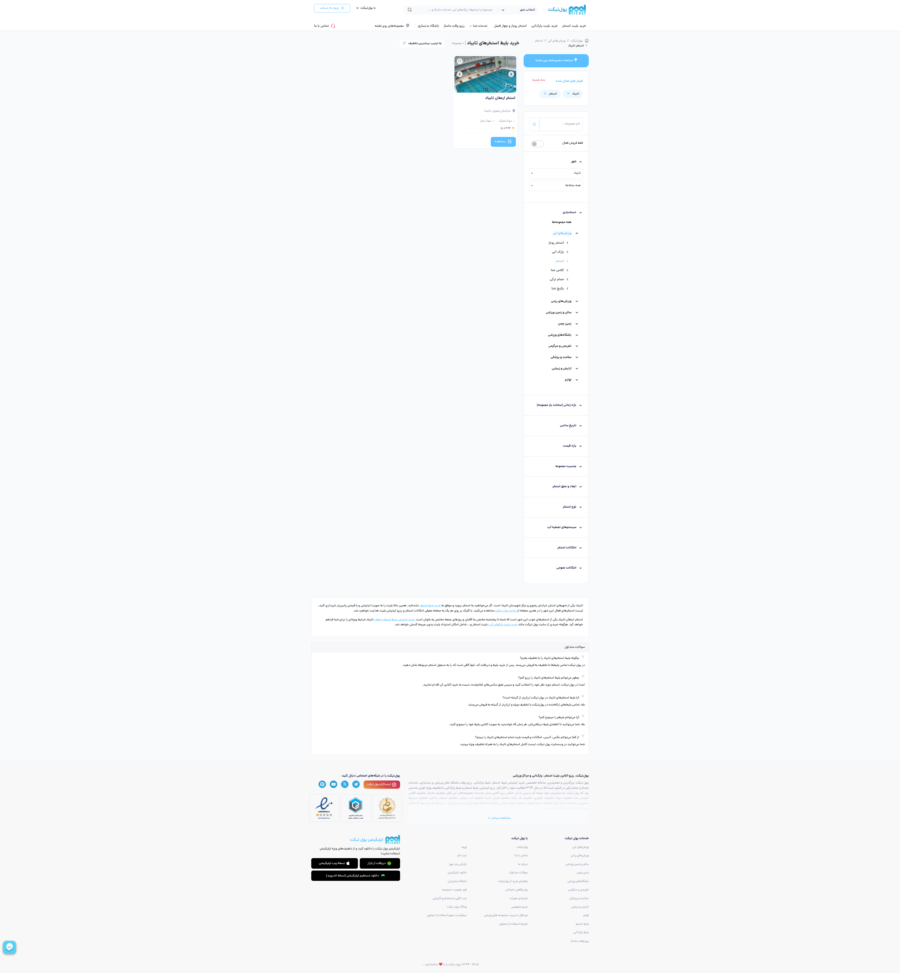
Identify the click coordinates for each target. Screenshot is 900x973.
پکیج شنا (557, 288)
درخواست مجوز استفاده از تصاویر (447, 915)
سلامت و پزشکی (561, 357)
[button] (364, 8)
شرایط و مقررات (518, 898)
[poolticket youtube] (333, 785)
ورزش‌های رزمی (561, 301)
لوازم (568, 379)
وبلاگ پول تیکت (457, 907)
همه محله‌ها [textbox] (573, 185)
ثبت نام (462, 855)
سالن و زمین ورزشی (558, 312)
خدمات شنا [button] (480, 26)
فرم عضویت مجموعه (454, 890)
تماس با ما (321, 26)
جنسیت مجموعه (565, 466)
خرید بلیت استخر (574, 26)
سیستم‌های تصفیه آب (561, 527)
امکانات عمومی (566, 568)
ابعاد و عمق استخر (564, 486)
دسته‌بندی (569, 212)
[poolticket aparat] (322, 785)
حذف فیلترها (538, 80)
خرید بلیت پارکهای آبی (503, 624)
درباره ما (523, 864)
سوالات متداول (518, 873)
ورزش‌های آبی (562, 233)
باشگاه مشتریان (457, 881)
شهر (573, 161)
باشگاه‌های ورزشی (559, 335)
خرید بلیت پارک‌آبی (544, 26)
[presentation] (511, 75)
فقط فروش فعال (572, 143)
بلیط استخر (582, 924)
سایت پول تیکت (506, 610)
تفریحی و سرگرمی (559, 346)
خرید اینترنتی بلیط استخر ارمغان (394, 619)
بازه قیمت (569, 446)
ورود (464, 847)
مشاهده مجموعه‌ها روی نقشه (554, 60)
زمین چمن (564, 323)
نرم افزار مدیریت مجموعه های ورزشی (506, 915)
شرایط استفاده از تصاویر (513, 924)
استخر (559, 261)
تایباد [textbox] (577, 173)
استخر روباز (556, 242)
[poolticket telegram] (356, 784)
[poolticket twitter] (345, 784)
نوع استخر (569, 507)
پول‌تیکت (522, 847)
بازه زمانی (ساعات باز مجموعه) (556, 405)
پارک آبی (558, 252)
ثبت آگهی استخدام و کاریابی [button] (450, 898)
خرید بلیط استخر (430, 605)
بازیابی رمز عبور (458, 864)
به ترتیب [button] (425, 43)
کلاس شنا (557, 270)
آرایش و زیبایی (561, 368)
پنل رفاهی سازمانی (516, 890)
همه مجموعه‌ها (561, 222)
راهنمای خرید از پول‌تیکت (513, 881)
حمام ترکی (557, 279)
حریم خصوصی (519, 907)
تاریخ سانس (568, 425)
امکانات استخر (566, 547)
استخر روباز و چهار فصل (510, 26)
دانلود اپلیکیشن (457, 873)
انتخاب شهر (527, 10)
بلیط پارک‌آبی (581, 932)
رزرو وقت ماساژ (454, 26)
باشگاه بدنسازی (428, 26)
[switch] (537, 144)
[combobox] (556, 173)
